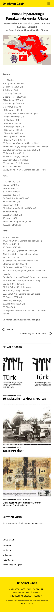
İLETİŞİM (38, 596)
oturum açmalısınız (33, 523)
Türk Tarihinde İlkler (13, 450)
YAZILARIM (38, 589)
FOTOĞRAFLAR (33, 592)
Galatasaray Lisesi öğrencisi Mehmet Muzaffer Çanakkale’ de (22, 504)
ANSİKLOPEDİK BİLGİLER (12, 395)
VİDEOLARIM (18, 592)
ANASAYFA (14, 589)
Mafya (10, 329)
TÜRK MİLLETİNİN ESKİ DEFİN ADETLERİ (25, 398)
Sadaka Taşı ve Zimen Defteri (33, 333)
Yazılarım (7, 550)
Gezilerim (7, 545)
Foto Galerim (8, 560)
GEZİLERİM (26, 589)
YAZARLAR (26, 499)
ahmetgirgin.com (27, 603)
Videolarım (7, 555)
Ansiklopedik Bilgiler (12, 565)
